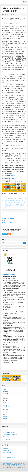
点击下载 (13, 176)
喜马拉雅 (4, 402)
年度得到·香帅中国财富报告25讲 (9, 457)
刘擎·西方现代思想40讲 (7, 452)
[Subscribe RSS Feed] (9, 234)
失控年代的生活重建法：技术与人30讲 (10, 434)
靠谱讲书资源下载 (6, 439)
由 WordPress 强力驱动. (16, 467)
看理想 (4, 414)
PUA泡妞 (4, 391)
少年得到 (5, 406)
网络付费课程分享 (6, 455)
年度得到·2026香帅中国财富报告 (9, 430)
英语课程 (4, 421)
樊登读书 (4, 409)
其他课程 (12, 14)
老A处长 (4, 418)
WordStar (22, 467)
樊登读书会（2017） (7, 450)
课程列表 (13, 178)
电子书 (4, 411)
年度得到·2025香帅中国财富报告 (9, 432)
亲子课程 (4, 393)
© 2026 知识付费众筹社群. (6, 467)
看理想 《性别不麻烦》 (7, 436)
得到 (4, 405)
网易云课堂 (5, 416)
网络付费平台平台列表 (16, 181)
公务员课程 (5, 396)
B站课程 (4, 389)
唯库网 (4, 400)
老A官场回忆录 (5, 448)
